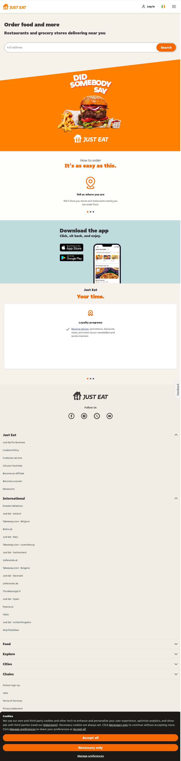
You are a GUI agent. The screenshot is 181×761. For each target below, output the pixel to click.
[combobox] (80, 47)
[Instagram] (84, 418)
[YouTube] (109, 418)
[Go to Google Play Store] (71, 257)
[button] (14, 6)
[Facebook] (71, 418)
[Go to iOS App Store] (71, 247)
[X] (96, 418)
